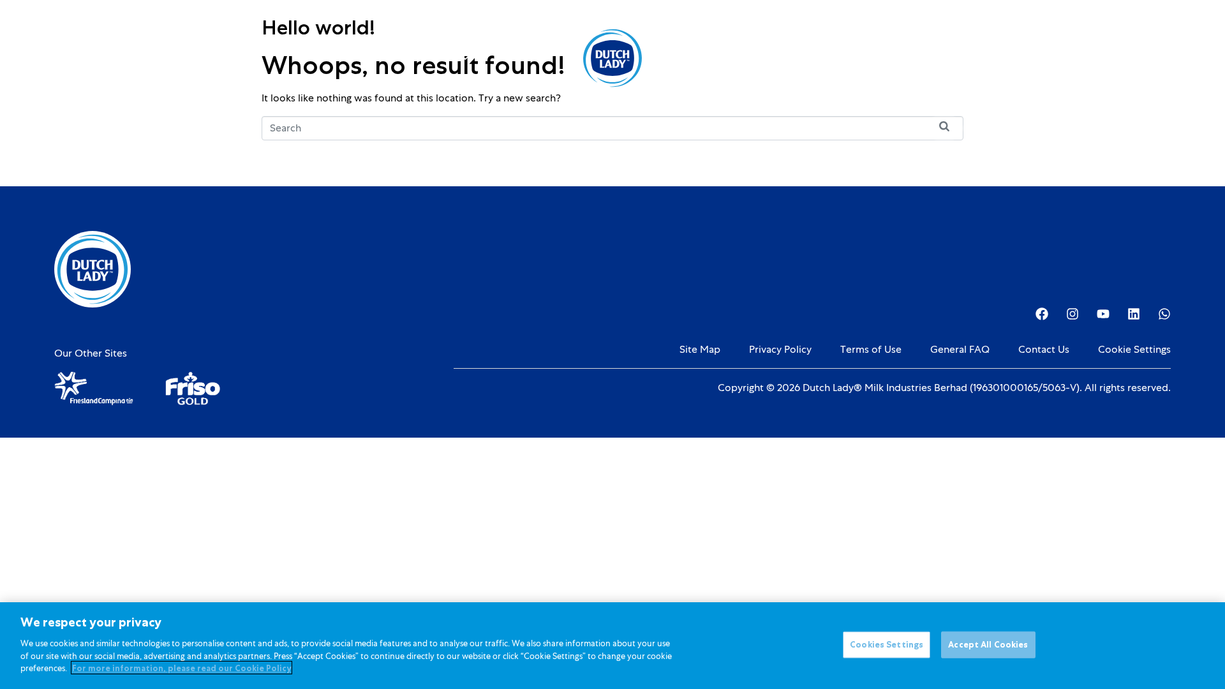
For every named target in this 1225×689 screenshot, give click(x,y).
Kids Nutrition (432, 58)
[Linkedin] (1133, 313)
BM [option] (1108, 59)
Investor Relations (788, 58)
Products (352, 58)
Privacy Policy (780, 349)
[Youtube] (1103, 313)
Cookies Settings (886, 644)
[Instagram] (1072, 313)
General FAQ (960, 349)
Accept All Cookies (988, 644)
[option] (1108, 59)
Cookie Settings (1134, 349)
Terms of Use (871, 349)
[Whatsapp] (1164, 313)
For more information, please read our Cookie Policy (181, 667)
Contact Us (1043, 349)
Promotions (516, 58)
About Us (699, 58)
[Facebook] (1042, 313)
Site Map (699, 349)
